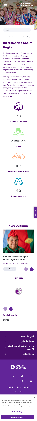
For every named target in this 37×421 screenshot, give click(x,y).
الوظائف (10, 387)
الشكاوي (27, 387)
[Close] (34, 397)
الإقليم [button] (7, 30)
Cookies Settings (17, 412)
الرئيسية (5, 37)
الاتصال (18, 387)
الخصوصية (18, 392)
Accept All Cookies (17, 417)
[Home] (27, 4)
